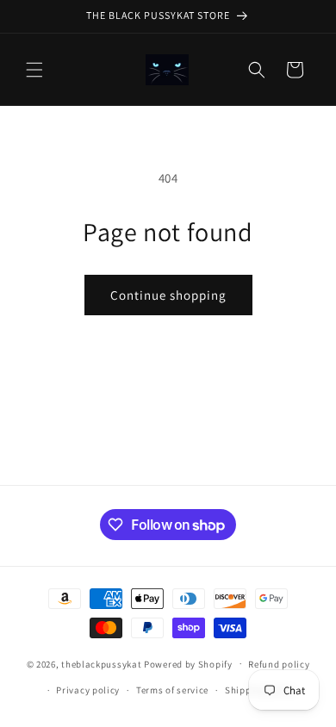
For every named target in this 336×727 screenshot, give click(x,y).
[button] (34, 70)
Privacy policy (88, 690)
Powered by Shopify (188, 663)
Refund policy (278, 664)
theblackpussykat (101, 663)
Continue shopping (168, 295)
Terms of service (172, 690)
